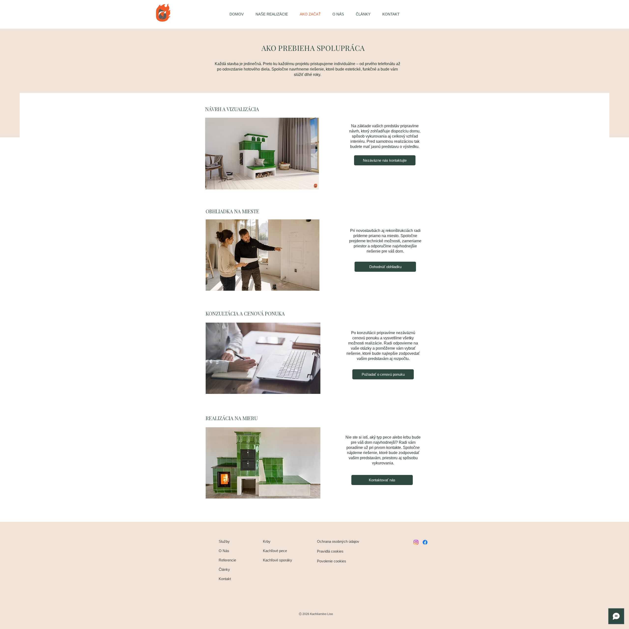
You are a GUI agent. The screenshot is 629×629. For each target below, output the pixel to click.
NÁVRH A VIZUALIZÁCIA (232, 109)
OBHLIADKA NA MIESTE (232, 211)
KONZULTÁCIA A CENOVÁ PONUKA (245, 313)
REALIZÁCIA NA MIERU (232, 418)
